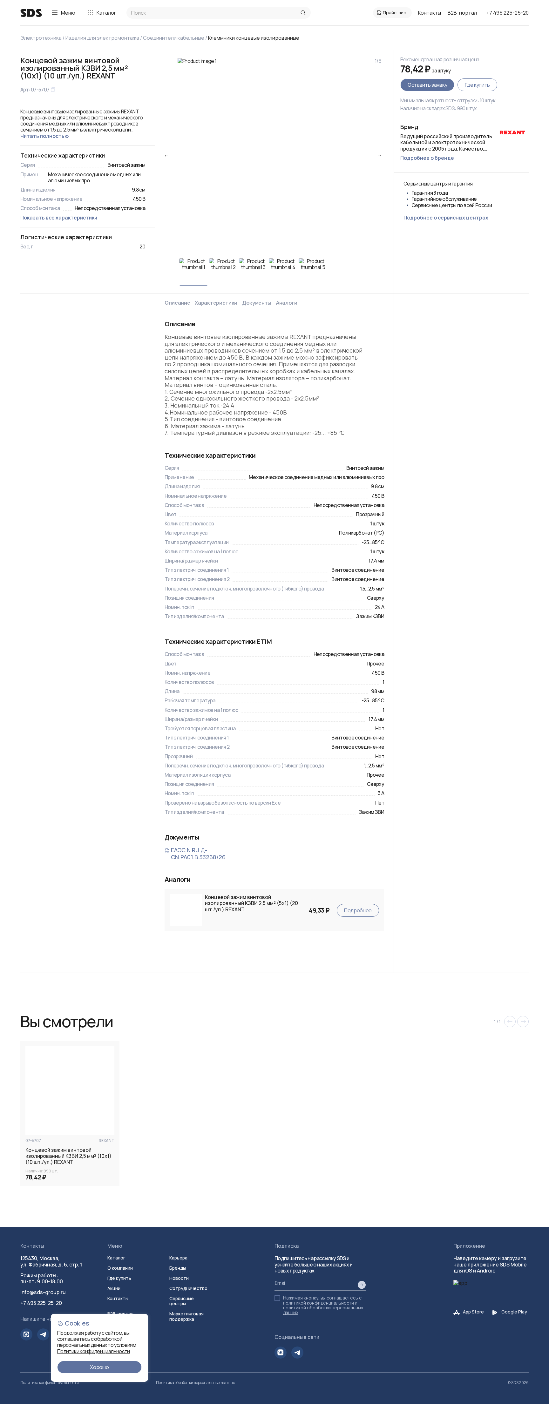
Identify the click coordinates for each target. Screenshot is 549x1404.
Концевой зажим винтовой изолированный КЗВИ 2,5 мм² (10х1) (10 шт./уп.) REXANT (68, 1156)
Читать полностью (44, 135)
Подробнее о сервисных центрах (445, 217)
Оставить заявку (427, 84)
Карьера (178, 1258)
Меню (68, 12)
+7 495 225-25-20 (507, 12)
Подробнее (358, 910)
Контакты (429, 12)
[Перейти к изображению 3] (253, 272)
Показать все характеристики (58, 217)
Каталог (106, 12)
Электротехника (41, 37)
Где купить (477, 84)
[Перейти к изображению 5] (313, 272)
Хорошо (99, 1367)
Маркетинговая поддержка (186, 1316)
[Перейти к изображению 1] (193, 272)
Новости (179, 1278)
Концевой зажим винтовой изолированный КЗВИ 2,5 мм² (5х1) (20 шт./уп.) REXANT (251, 903)
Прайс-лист (395, 13)
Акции (113, 1288)
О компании (120, 1268)
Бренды (177, 1268)
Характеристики (216, 302)
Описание (177, 302)
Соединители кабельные (173, 37)
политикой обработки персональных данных (323, 1310)
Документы (256, 302)
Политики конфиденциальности (93, 1351)
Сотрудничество (188, 1288)
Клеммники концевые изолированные (253, 37)
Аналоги (286, 302)
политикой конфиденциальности (318, 1303)
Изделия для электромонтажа (102, 37)
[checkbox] (277, 1298)
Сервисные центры (181, 1301)
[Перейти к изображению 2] (223, 272)
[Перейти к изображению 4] (283, 272)
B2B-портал (462, 12)
